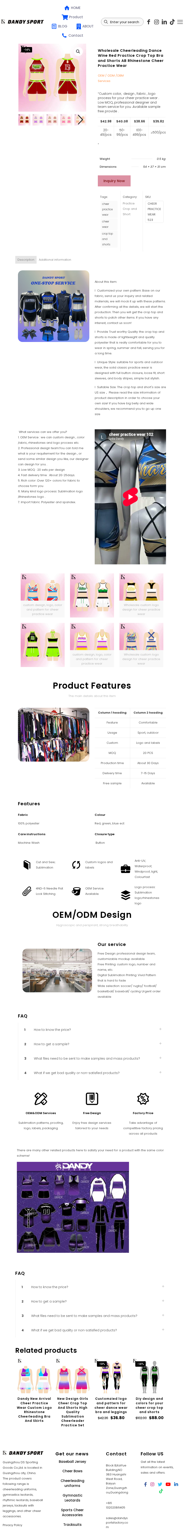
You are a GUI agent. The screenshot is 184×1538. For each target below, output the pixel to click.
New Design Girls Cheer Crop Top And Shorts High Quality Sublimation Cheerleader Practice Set (72, 1411)
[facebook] (145, 1484)
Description (26, 260)
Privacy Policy (12, 1525)
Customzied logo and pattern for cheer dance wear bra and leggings (111, 1405)
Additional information (55, 260)
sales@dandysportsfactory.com (117, 1522)
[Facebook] (148, 22)
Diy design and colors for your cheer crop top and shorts (149, 1405)
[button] (78, 51)
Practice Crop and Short (130, 208)
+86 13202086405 (115, 1505)
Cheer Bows (72, 1471)
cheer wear (105, 224)
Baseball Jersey (72, 1461)
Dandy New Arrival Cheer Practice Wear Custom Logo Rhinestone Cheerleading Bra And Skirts (34, 1409)
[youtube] (168, 1484)
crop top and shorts (107, 239)
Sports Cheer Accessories (72, 1513)
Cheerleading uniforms (72, 1483)
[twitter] (160, 1484)
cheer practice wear (107, 209)
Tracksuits (72, 1524)
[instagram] (156, 22)
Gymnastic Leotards (72, 1498)
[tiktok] (172, 22)
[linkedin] (164, 22)
